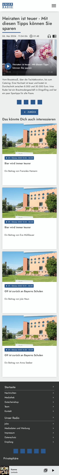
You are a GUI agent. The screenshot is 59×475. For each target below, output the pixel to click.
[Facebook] (22, 451)
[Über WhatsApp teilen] (33, 102)
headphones (49, 36)
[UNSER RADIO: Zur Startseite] (26, 6)
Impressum (10, 432)
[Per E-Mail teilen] (40, 102)
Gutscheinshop (12, 402)
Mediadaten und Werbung (17, 428)
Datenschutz (10, 437)
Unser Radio (12, 418)
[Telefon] (36, 451)
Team (7, 406)
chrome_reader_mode (54, 36)
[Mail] (15, 451)
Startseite (10, 387)
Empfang (9, 442)
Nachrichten (10, 393)
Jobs (7, 423)
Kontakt (8, 411)
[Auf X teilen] (26, 102)
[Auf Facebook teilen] (19, 102)
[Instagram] (29, 451)
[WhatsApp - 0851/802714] (43, 451)
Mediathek (9, 397)
